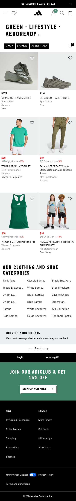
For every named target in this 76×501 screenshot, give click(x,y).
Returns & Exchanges (18, 420)
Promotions (12, 447)
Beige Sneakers (36, 316)
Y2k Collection (60, 309)
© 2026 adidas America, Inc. (38, 496)
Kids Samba (10, 316)
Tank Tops (9, 280)
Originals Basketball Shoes (13, 302)
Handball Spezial (62, 316)
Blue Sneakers (61, 287)
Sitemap (10, 457)
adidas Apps (45, 438)
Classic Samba (36, 280)
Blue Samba (34, 302)
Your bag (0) (52, 357)
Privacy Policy (45, 475)
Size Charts (44, 447)
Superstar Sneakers (58, 302)
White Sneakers (36, 309)
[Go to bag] (70, 13)
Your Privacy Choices (17, 475)
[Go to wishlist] (14, 13)
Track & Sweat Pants (12, 288)
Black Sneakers (61, 280)
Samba (7, 309)
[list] (32, 46)
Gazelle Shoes (60, 295)
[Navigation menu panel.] (5, 13)
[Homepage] (38, 14)
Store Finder (45, 420)
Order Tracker (13, 429)
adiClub (42, 411)
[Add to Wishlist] (32, 58)
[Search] (62, 13)
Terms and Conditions (18, 484)
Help (8, 411)
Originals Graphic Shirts (12, 295)
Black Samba (35, 295)
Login (20, 357)
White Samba (35, 287)
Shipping (11, 438)
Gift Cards (43, 429)
